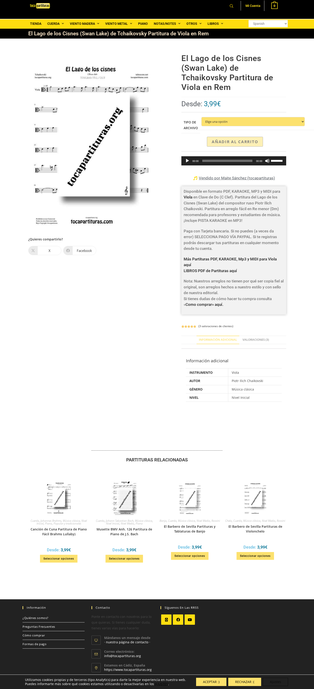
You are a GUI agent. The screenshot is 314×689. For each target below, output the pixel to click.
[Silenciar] (267, 161)
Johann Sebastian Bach (120, 521)
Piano (143, 23)
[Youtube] (190, 619)
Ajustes (275, 682)
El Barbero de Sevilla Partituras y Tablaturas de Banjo (190, 528)
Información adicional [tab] (218, 340)
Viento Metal (116, 23)
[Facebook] (178, 619)
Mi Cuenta (252, 6)
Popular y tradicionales (67, 523)
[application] (233, 160)
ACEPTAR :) (211, 682)
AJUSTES (161, 684)
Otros (191, 23)
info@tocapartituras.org (122, 656)
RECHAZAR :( (244, 682)
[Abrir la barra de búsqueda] (231, 6)
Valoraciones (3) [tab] (256, 340)
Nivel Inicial (112, 523)
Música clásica (71, 521)
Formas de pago (34, 644)
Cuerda (53, 23)
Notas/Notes (165, 23)
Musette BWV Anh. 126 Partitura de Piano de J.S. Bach (124, 531)
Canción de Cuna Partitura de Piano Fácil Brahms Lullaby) (59, 531)
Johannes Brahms (50, 521)
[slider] (277, 160)
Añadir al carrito (235, 141)
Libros (213, 23)
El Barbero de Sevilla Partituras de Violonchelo (255, 528)
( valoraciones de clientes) (215, 326)
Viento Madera (82, 23)
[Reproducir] (187, 161)
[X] (166, 619)
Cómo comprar (34, 635)
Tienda (35, 23)
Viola (188, 197)
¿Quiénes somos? (36, 618)
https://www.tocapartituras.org (128, 669)
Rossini (215, 521)
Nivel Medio (127, 523)
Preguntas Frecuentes (39, 627)
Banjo (163, 521)
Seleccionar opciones (58, 558)
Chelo (228, 521)
